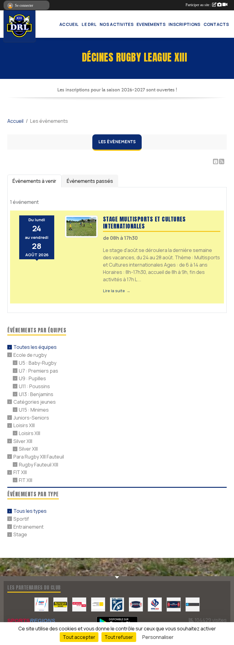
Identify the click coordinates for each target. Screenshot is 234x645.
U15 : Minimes (34, 409)
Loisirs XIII (24, 425)
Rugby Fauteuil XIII (38, 464)
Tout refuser (119, 637)
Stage (20, 534)
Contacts (216, 24)
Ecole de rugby (30, 355)
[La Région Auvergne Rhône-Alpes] (193, 604)
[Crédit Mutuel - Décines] (41, 604)
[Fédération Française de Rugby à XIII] (155, 604)
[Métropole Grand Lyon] (79, 604)
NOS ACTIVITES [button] (116, 24)
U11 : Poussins (34, 386)
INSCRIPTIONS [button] (184, 24)
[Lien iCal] (215, 161)
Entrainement (28, 526)
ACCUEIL (69, 24)
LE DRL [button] (89, 24)
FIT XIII (20, 472)
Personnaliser (158, 637)
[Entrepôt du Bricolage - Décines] (60, 604)
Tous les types (30, 511)
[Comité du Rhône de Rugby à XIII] (136, 604)
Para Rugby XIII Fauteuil (38, 456)
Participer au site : (199, 5)
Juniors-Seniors (31, 417)
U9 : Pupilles (32, 378)
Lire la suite (114, 290)
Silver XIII (22, 441)
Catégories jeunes (34, 402)
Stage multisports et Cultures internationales (144, 222)
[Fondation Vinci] (98, 604)
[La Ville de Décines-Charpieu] (117, 604)
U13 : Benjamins (36, 394)
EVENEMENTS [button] (150, 24)
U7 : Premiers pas (38, 370)
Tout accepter (79, 637)
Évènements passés (90, 181)
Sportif (21, 519)
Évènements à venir (34, 181)
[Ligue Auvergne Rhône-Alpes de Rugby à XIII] (174, 604)
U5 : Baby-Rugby (37, 363)
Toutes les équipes (35, 347)
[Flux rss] (221, 161)
